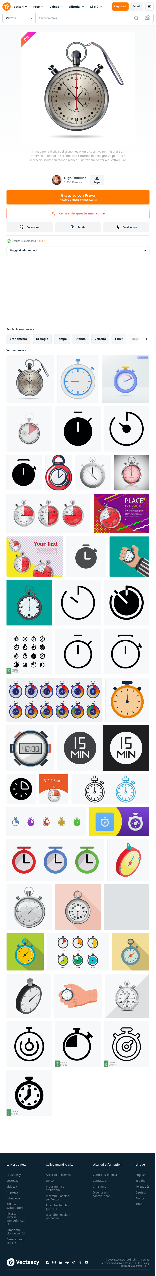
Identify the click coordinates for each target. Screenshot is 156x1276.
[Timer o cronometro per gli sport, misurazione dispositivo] (30, 748)
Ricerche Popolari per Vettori (58, 1197)
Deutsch (138, 1192)
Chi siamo (99, 1186)
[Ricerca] (136, 17)
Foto (36, 7)
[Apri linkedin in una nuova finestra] (60, 1262)
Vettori (19, 7)
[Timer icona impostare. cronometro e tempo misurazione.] (55, 860)
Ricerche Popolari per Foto (58, 1207)
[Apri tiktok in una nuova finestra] (73, 1262)
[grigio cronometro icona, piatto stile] (126, 907)
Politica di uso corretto (129, 1265)
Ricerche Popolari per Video (58, 1216)
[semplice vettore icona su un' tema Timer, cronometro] (46, 821)
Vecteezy (12, 1181)
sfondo (81, 339)
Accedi (137, 6)
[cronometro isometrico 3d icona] (28, 996)
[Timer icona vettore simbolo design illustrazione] (78, 602)
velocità (100, 339)
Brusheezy (13, 1175)
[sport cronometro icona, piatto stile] (130, 951)
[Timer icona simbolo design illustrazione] (78, 429)
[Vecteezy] (6, 6)
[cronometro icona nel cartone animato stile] (128, 860)
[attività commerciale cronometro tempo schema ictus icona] (58, 472)
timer (119, 339)
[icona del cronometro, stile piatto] (25, 951)
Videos (54, 7)
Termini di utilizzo (108, 1263)
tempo (62, 339)
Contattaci (100, 1181)
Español (137, 1181)
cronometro (18, 339)
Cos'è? (40, 241)
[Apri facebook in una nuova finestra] (47, 1262)
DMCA (50, 1181)
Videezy (11, 1186)
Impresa (12, 1192)
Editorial (74, 7)
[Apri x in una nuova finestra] (80, 1262)
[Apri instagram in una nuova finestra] (54, 1262)
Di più (94, 7)
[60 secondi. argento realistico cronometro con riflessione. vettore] (131, 472)
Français (138, 1198)
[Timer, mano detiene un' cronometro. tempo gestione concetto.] (78, 996)
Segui (97, 182)
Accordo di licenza (58, 1175)
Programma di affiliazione (55, 1188)
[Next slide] (139, 339)
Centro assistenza (105, 1175)
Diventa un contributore (101, 1194)
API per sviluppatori (14, 1206)
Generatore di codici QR (15, 1241)
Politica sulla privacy (134, 1263)
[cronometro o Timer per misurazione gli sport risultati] (78, 379)
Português (139, 1186)
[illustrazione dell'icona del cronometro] (86, 556)
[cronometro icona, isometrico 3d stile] (29, 907)
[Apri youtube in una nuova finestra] (86, 1262)
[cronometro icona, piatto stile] (78, 907)
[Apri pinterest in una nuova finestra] (67, 1262)
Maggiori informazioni (23, 250)
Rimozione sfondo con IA (15, 1231)
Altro (135, 1204)
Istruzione (13, 1198)
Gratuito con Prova (78, 197)
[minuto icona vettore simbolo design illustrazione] (21, 789)
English (137, 1175)
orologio (42, 339)
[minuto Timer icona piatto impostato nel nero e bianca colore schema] (103, 748)
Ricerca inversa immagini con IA (15, 1219)
